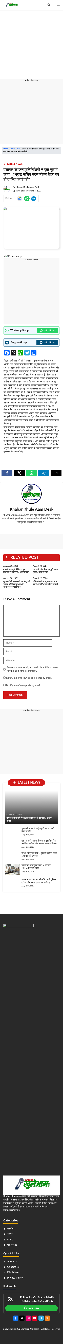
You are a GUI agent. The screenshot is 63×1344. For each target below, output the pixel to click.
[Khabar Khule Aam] (11, 5)
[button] (49, 5)
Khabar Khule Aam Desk (27, 187)
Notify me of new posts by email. (23, 685)
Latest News (15, 149)
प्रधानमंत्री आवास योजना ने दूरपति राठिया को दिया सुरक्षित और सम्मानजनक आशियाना (16, 584)
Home (5, 149)
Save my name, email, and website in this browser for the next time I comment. (32, 669)
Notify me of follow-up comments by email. (29, 678)
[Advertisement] (31, 46)
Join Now (49, 330)
